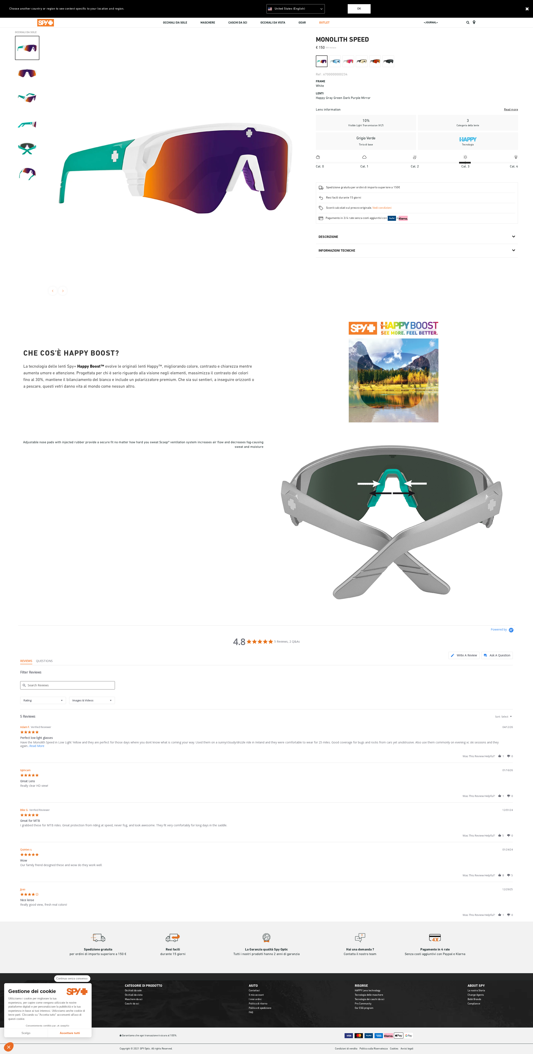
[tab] (463, 655)
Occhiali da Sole (26, 32)
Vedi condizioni (381, 208)
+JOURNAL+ (431, 22)
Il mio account (256, 995)
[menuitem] (175, 23)
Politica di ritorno (258, 1004)
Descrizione (328, 237)
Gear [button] (302, 22)
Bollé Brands (474, 999)
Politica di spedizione (260, 1008)
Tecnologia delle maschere (369, 995)
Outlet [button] (324, 22)
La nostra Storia (476, 990)
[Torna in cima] (523, 1043)
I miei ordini (255, 999)
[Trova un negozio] (474, 22)
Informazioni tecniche (337, 250)
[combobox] (43, 700)
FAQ (251, 1012)
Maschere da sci (133, 999)
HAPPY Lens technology (367, 990)
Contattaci (254, 990)
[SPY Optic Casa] (45, 22)
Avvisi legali (407, 1049)
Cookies (394, 1049)
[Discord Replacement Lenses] (394, 522)
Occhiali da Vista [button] (272, 22)
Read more (511, 109)
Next (63, 291)
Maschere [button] (207, 22)
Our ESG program (364, 1008)
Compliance (474, 1004)
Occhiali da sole (133, 990)
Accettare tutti (70, 1033)
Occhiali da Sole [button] (175, 22)
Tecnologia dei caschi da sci (369, 999)
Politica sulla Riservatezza (374, 1049)
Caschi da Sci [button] (237, 22)
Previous (53, 291)
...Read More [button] (35, 746)
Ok (359, 8)
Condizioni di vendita (346, 1049)
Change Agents (476, 995)
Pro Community (363, 1004)
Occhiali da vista (133, 995)
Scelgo (25, 1033)
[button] (9, 1047)
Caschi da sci (132, 1004)
